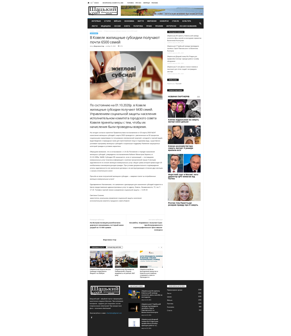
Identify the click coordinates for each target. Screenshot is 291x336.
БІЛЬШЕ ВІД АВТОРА (114, 247)
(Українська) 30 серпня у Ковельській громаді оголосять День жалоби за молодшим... (152, 294)
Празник (159, 26)
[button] (200, 23)
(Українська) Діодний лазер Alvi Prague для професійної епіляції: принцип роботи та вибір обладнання (183, 59)
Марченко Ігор (99, 46)
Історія (107, 21)
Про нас (138, 3)
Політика (170, 304)
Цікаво (169, 297)
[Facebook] (92, 318)
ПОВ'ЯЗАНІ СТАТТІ (98, 247)
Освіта (127, 26)
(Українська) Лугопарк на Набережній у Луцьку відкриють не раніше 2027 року (125, 272)
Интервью (96, 21)
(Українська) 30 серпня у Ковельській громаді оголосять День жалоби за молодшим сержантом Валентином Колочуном (184, 38)
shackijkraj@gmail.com (114, 313)
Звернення (151, 21)
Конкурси (164, 21)
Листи (95, 26)
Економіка (129, 21)
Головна (130, 3)
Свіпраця (146, 3)
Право (149, 26)
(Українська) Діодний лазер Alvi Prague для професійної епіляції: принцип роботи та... (150, 322)
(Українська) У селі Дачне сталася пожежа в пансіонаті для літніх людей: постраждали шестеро (182, 69)
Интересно (171, 26)
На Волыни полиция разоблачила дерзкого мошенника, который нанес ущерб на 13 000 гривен (107, 225)
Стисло (175, 21)
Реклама (155, 3)
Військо (117, 21)
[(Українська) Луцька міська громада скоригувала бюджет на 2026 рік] (101, 259)
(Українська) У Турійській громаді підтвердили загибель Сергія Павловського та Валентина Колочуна (183, 48)
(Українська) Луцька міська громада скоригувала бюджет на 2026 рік (100, 271)
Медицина (106, 26)
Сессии (117, 26)
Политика (138, 26)
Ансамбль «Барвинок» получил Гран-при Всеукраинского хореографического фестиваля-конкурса (146, 226)
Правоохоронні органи (174, 290)
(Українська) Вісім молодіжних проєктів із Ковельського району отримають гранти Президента (149, 273)
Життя (141, 21)
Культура (186, 21)
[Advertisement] (126, 208)
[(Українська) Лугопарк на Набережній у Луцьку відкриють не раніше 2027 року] (126, 259)
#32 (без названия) (188, 26)
